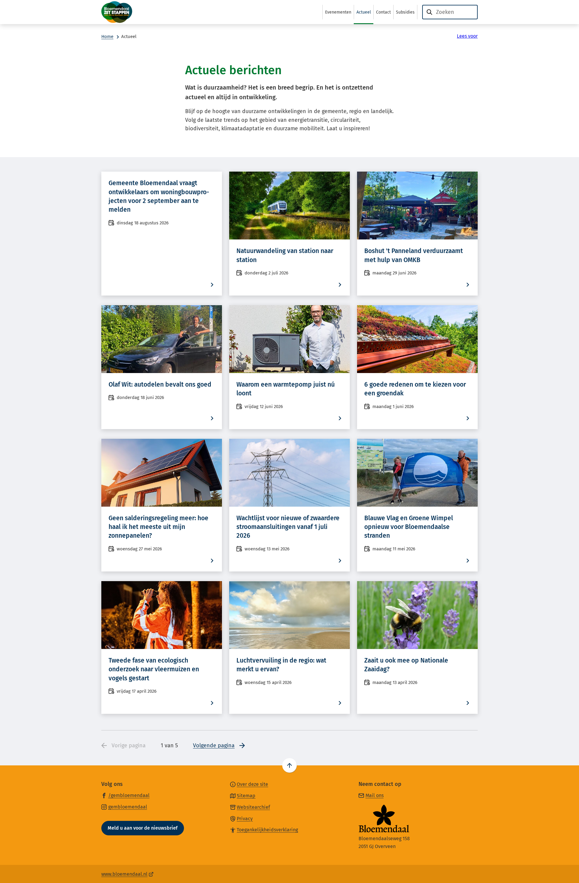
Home (107, 36)
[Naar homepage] (131, 12)
